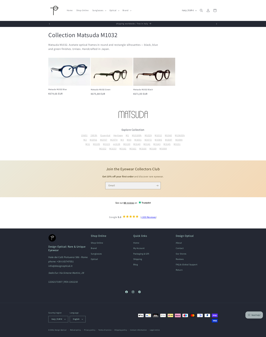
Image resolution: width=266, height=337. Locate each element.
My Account (139, 248)
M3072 (148, 139)
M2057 (103, 139)
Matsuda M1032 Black (143, 89)
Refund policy (75, 330)
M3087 (168, 139)
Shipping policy (120, 330)
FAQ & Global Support (186, 264)
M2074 (113, 139)
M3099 (179, 139)
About (179, 242)
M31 (87, 144)
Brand (94, 248)
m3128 (116, 144)
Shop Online (97, 242)
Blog (135, 264)
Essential (105, 135)
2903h (94, 135)
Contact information (138, 330)
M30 (129, 139)
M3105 (96, 144)
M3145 (167, 144)
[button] (99, 10)
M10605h (180, 135)
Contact (180, 248)
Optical (94, 259)
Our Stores (181, 253)
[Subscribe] (157, 185)
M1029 (148, 135)
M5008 (163, 148)
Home (136, 242)
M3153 (112, 148)
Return (179, 269)
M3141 (146, 144)
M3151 (177, 144)
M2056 (93, 139)
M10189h (137, 135)
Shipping (137, 259)
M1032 (158, 135)
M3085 (158, 139)
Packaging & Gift (141, 253)
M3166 (142, 148)
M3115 (106, 144)
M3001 (137, 139)
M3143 (156, 144)
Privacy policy (89, 330)
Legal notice (155, 330)
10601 (84, 135)
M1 (127, 135)
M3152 (102, 148)
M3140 (136, 144)
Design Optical (61, 330)
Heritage (118, 135)
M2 (85, 139)
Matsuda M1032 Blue (57, 89)
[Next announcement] (216, 24)
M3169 (153, 148)
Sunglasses (96, 253)
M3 (122, 139)
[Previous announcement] (49, 24)
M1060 (168, 135)
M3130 (126, 144)
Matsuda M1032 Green (100, 89)
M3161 (122, 148)
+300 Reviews (148, 217)
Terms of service (104, 330)
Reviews (180, 259)
